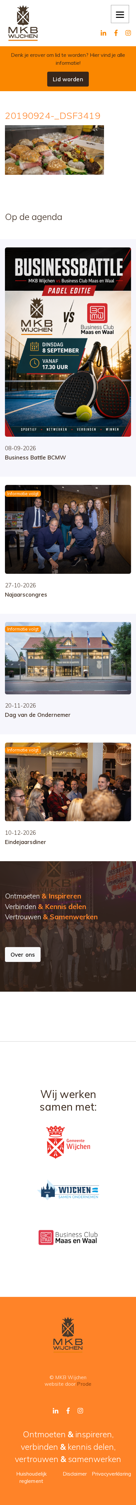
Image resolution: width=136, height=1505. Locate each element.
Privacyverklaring (111, 1474)
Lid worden (68, 79)
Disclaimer (75, 1474)
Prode (84, 1384)
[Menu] (120, 14)
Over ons (23, 954)
